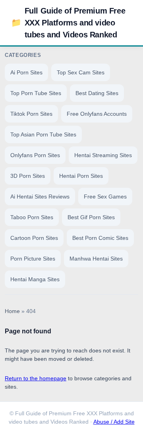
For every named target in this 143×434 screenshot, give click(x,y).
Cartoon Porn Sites (34, 238)
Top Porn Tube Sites (35, 93)
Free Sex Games (105, 196)
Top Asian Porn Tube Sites (43, 134)
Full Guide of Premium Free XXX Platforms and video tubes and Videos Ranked (68, 22)
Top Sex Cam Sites (80, 72)
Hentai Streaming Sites (103, 155)
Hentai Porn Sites (81, 176)
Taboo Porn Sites (31, 217)
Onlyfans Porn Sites (35, 155)
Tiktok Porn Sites (31, 114)
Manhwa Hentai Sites (96, 258)
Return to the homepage (35, 378)
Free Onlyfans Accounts (97, 114)
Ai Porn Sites (26, 72)
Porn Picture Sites (32, 258)
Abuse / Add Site (114, 422)
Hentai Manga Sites (35, 279)
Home (12, 311)
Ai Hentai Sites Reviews (40, 196)
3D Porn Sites (27, 176)
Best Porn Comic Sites (100, 238)
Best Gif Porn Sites (91, 217)
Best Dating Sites (96, 93)
